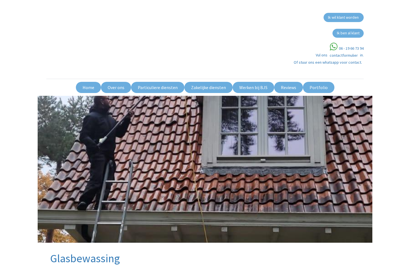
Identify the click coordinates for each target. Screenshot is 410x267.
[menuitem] (88, 87)
